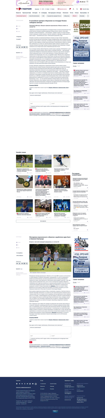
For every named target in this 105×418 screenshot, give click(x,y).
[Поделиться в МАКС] (24, 47)
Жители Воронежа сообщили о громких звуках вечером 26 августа (80, 225)
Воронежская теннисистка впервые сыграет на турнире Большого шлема (61, 190)
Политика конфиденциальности (23, 387)
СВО (43, 16)
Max (30, 89)
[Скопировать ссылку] (27, 47)
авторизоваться (65, 115)
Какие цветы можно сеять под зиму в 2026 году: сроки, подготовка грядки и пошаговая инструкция (81, 106)
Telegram (50, 87)
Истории (35, 12)
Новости (18, 12)
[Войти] (73, 9)
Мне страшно (76, 228)
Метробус (82, 16)
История (42, 389)
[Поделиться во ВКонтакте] (17, 47)
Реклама (52, 389)
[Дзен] (17, 384)
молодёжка (19, 253)
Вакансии (42, 386)
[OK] (25, 384)
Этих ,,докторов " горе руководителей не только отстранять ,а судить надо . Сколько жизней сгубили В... (81, 185)
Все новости (43, 221)
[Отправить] (30, 110)
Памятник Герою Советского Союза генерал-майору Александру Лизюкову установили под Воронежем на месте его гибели (81, 73)
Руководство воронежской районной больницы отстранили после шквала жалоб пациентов (80, 179)
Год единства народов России (54, 16)
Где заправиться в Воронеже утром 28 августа (80, 91)
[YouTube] (33, 384)
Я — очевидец (43, 12)
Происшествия (26, 12)
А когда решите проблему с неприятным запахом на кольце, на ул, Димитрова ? (81, 218)
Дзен (67, 87)
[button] (88, 16)
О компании (43, 383)
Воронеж (19, 36)
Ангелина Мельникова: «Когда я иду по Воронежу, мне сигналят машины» (80, 202)
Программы (83, 12)
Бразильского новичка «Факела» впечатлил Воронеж (24, 214)
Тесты (71, 12)
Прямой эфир (86, 9)
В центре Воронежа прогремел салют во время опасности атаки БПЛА (80, 191)
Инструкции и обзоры (54, 12)
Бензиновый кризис (21, 16)
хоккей (19, 39)
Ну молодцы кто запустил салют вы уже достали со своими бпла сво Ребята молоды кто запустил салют (81, 195)
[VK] (22, 384)
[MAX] (30, 384)
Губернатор (66, 16)
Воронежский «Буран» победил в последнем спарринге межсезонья (61, 170)
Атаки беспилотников (34, 16)
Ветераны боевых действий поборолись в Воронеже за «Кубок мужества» (42, 214)
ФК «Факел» (20, 255)
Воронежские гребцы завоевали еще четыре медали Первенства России (24, 190)
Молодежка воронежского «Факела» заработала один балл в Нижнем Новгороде (24, 170)
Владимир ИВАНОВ (33, 85)
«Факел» (75, 16)
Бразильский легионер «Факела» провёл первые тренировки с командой (60, 214)
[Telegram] (19, 384)
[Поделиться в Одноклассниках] (19, 47)
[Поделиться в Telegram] (22, 47)
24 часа (74, 66)
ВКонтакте (55, 87)
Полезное (65, 12)
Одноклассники (62, 87)
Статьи (77, 12)
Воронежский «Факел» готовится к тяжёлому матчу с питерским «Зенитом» (42, 170)
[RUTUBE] (27, 384)
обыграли (54, 312)
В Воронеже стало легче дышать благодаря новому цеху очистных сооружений (79, 214)
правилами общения (45, 113)
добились (53, 286)
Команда (52, 386)
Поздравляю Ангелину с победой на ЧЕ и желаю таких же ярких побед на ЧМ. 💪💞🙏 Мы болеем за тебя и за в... (81, 207)
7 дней (78, 66)
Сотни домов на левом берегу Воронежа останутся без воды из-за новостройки (81, 98)
